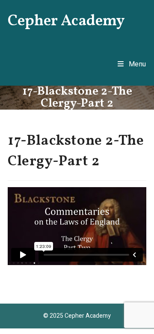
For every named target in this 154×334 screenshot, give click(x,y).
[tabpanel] (77, 226)
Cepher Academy (66, 21)
